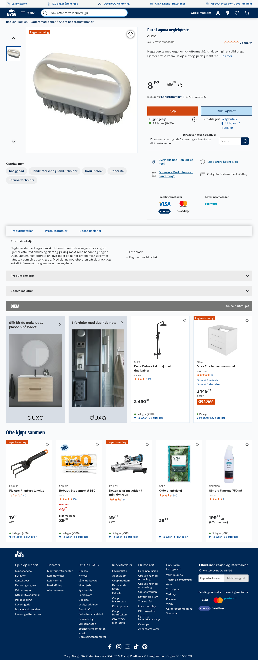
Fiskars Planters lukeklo (26, 490)
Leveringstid (23, 604)
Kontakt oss (22, 580)
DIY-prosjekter (147, 611)
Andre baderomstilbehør (76, 22)
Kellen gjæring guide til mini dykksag (125, 493)
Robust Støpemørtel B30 (77, 490)
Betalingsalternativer (28, 609)
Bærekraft (85, 609)
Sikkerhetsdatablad (91, 614)
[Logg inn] (218, 13)
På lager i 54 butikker (75, 536)
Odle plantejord (170, 490)
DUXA (137, 362)
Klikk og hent (120, 606)
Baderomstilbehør (43, 22)
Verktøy (171, 594)
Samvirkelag (86, 619)
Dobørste (117, 171)
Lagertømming (171, 97)
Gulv (169, 584)
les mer (227, 56)
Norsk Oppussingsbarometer (92, 635)
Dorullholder (94, 171)
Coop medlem (121, 580)
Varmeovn (172, 613)
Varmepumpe (174, 574)
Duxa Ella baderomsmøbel (216, 366)
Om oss (83, 570)
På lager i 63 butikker (225, 536)
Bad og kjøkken (17, 22)
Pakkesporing (23, 599)
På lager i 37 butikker (175, 536)
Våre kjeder (85, 585)
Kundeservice (23, 570)
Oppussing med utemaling (148, 577)
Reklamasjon (23, 590)
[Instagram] (119, 646)
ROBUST (63, 486)
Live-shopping (147, 606)
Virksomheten (87, 623)
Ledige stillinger (89, 604)
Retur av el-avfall (119, 587)
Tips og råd (145, 601)
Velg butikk (229, 119)
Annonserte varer (148, 628)
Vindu (169, 603)
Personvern (85, 594)
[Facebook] (110, 646)
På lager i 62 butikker (150, 417)
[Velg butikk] (227, 13)
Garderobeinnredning (179, 608)
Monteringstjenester (60, 570)
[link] (238, 43)
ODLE (162, 486)
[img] (160, 379)
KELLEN (113, 486)
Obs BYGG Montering (118, 621)
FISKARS (13, 486)
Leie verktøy (54, 580)
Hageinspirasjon (148, 570)
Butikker (20, 575)
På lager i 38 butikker (125, 536)
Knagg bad (16, 171)
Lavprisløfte (119, 570)
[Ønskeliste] (236, 13)
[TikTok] (136, 646)
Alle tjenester (55, 590)
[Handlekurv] (246, 13)
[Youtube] (127, 646)
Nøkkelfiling (54, 585)
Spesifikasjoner (90, 231)
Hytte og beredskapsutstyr (149, 618)
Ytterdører (172, 589)
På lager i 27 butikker (212, 417)
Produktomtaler (56, 231)
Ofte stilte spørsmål (27, 594)
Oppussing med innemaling (148, 585)
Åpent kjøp (119, 575)
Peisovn (171, 599)
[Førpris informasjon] (180, 85)
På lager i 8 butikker (24, 536)
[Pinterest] (145, 646)
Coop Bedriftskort (119, 613)
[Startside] (12, 13)
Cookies (84, 599)
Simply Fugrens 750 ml (225, 490)
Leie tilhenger (55, 575)
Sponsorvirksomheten (92, 628)
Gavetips (143, 624)
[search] (45, 13)
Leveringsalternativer (28, 614)
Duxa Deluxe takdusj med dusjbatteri (152, 368)
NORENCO (214, 486)
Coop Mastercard (119, 600)
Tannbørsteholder (21, 180)
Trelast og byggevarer (179, 579)
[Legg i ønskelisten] (130, 34)
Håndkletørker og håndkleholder (54, 171)
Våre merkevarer (88, 580)
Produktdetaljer (22, 231)
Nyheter (83, 575)
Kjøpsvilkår (85, 590)
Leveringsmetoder (217, 196)
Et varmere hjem (148, 596)
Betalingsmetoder (170, 196)
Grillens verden (147, 591)
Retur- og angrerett (27, 585)
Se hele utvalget (237, 306)
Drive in (116, 593)
